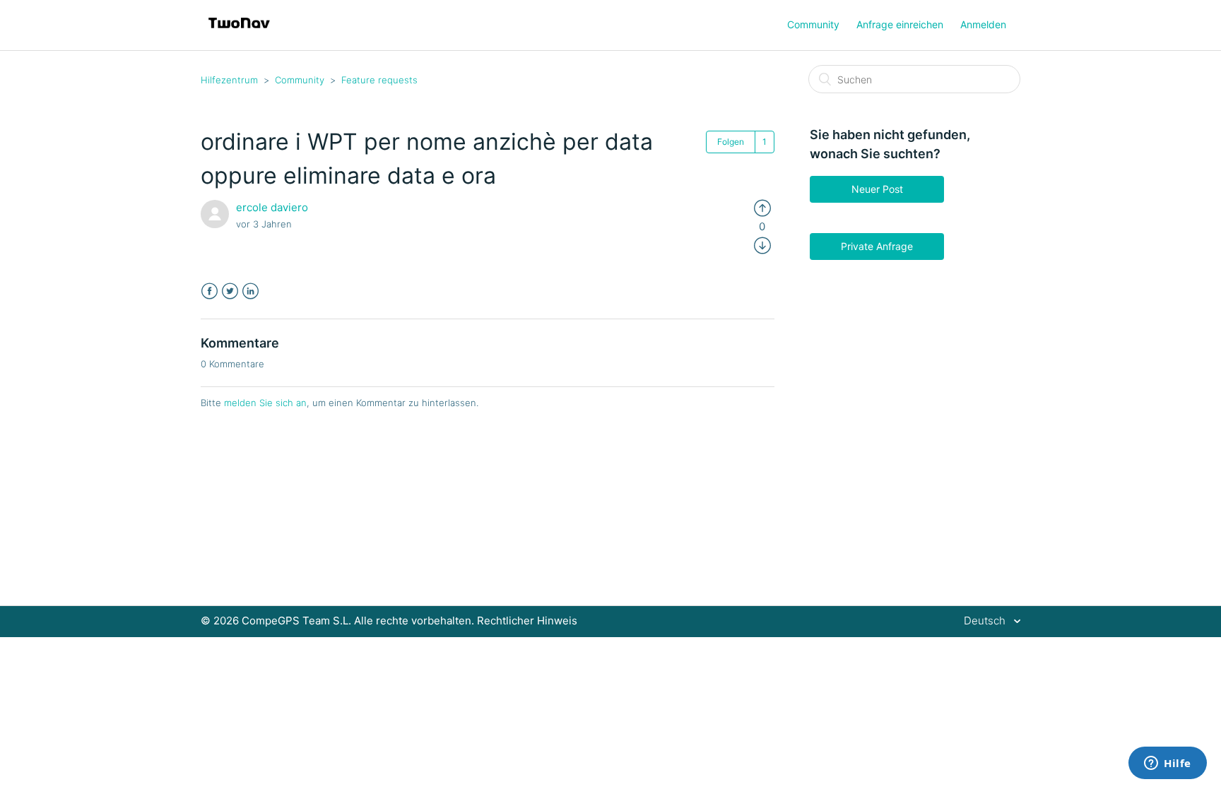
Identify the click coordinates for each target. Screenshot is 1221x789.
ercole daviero (272, 207)
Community (813, 24)
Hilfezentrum (229, 79)
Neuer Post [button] (877, 189)
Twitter (230, 291)
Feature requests (379, 79)
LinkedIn (250, 291)
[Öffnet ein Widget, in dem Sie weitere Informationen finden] (1167, 764)
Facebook (209, 291)
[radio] (762, 207)
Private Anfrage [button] (877, 246)
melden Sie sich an (265, 402)
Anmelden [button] (983, 24)
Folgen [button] (730, 141)
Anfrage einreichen (899, 24)
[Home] (239, 32)
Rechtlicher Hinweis (527, 620)
